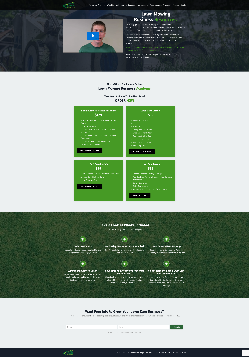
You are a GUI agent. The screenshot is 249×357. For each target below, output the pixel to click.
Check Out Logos (139, 195)
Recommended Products (160, 5)
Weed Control (113, 5)
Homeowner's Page (136, 352)
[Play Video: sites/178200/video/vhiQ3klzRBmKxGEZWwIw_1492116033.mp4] (93, 35)
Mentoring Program (96, 5)
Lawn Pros (121, 352)
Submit (177, 327)
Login (183, 5)
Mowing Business (128, 5)
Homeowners (142, 5)
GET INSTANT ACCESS (89, 150)
